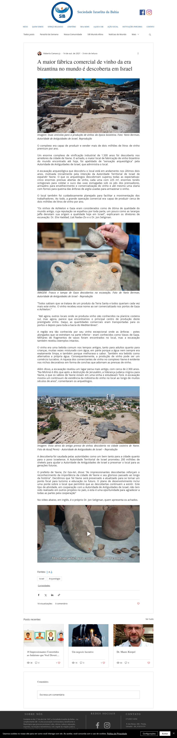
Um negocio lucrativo (82, 651)
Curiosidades (44, 585)
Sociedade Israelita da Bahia (98, 12)
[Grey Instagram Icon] (107, 725)
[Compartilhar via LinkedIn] (52, 595)
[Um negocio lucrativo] (89, 635)
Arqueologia (54, 578)
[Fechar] (173, 733)
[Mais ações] (138, 53)
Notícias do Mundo (117, 34)
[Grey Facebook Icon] (97, 725)
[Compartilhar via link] (59, 595)
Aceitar (165, 733)
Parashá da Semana (49, 34)
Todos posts (29, 34)
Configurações (149, 733)
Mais (134, 34)
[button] (55, 27)
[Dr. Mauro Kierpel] (133, 635)
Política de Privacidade (117, 733)
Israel (41, 578)
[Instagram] (149, 12)
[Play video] (88, 534)
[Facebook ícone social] (142, 12)
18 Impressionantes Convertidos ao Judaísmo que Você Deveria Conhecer (43, 653)
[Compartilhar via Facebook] (38, 595)
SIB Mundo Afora (95, 34)
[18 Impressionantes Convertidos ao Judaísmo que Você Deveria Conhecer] (44, 635)
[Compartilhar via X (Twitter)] (45, 595)
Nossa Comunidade (73, 34)
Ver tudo (149, 619)
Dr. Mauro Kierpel (126, 651)
